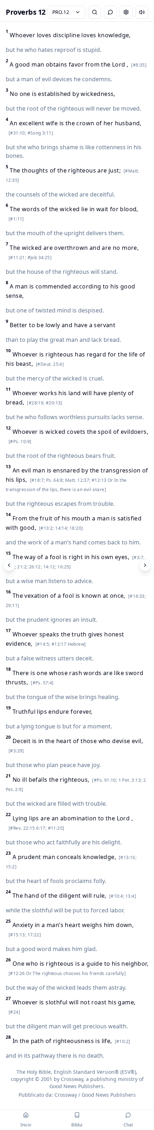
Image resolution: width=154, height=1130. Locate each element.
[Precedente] (9, 565)
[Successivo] (145, 565)
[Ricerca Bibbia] (94, 12)
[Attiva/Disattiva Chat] (110, 12)
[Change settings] (126, 12)
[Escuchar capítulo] (141, 12)
